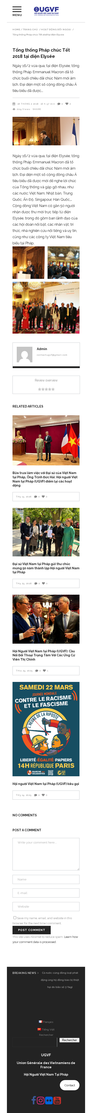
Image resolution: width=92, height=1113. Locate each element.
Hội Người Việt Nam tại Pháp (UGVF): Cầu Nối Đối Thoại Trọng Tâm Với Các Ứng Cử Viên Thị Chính (44, 655)
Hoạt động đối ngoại (56, 29)
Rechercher (46, 1034)
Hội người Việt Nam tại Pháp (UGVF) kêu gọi (46, 784)
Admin (42, 349)
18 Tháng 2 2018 (27, 104)
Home (16, 29)
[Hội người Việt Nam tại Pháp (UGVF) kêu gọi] (46, 729)
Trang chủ (30, 29)
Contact (69, 1085)
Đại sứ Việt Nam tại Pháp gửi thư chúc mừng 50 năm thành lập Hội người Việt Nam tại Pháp (46, 568)
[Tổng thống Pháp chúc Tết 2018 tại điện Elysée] (24, 354)
